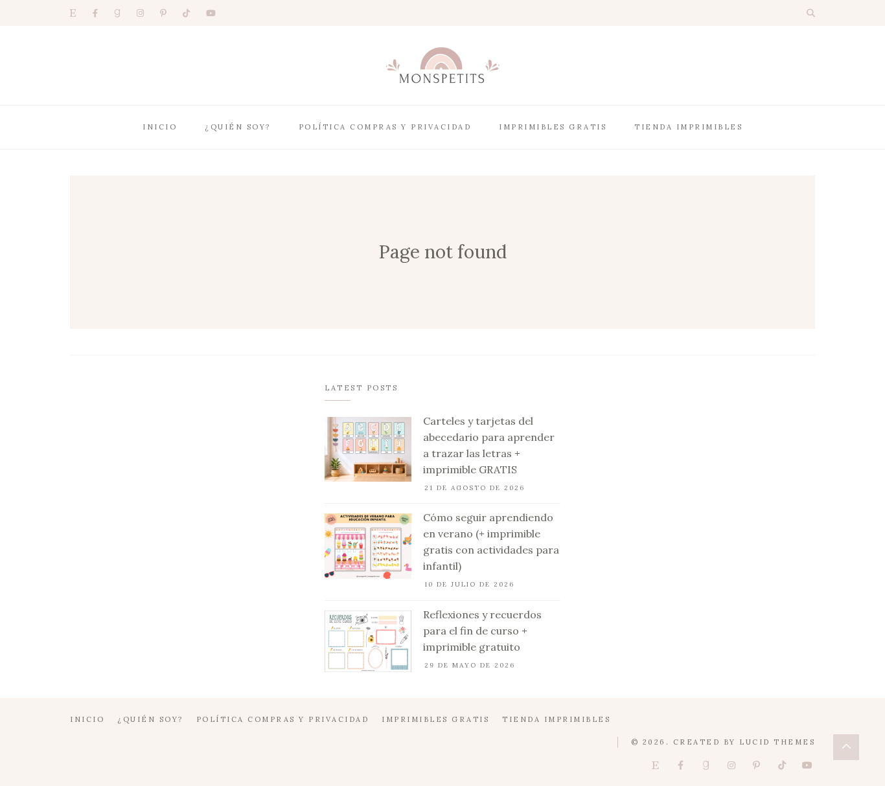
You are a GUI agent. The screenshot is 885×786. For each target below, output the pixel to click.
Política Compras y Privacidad (385, 126)
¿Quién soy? (238, 126)
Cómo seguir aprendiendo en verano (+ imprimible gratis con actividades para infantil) (491, 541)
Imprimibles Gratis (552, 126)
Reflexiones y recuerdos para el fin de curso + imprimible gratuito (482, 630)
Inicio (160, 126)
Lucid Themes (777, 742)
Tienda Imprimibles (688, 126)
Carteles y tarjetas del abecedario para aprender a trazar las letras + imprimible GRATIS (489, 445)
